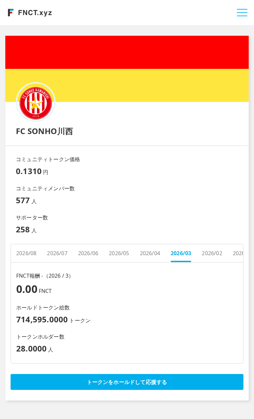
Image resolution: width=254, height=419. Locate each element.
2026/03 (181, 253)
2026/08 (26, 253)
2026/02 (212, 253)
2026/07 (57, 253)
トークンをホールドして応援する (127, 382)
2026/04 (150, 253)
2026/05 (119, 253)
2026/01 (243, 253)
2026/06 (88, 253)
